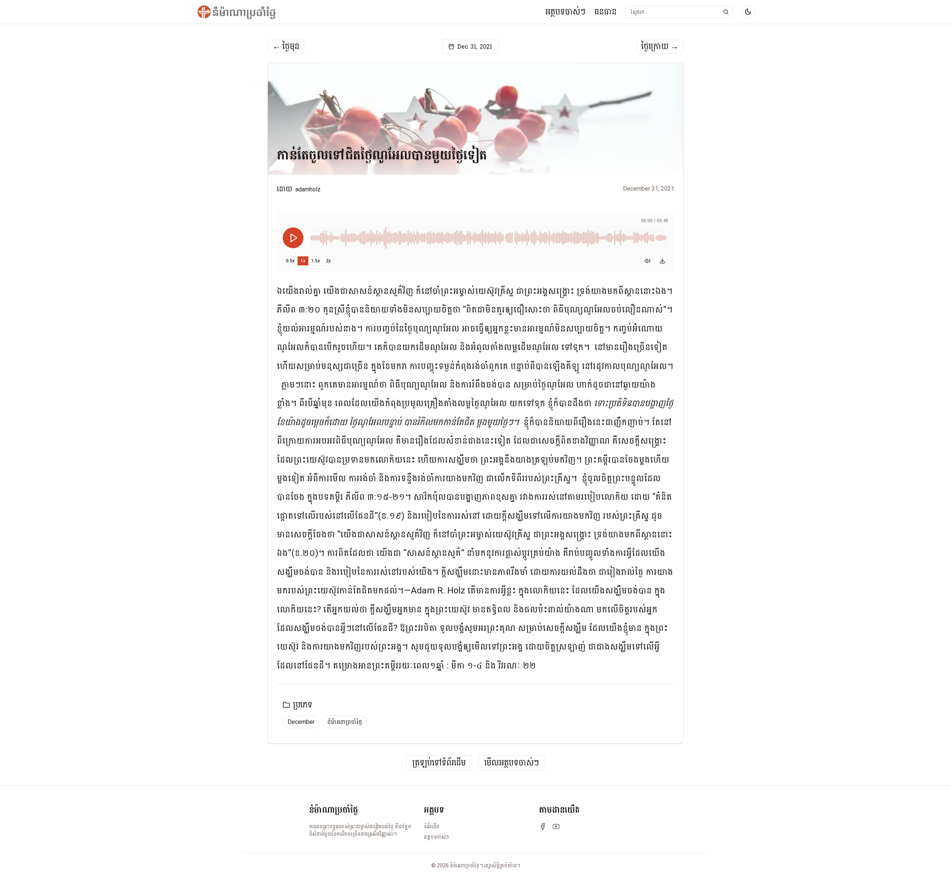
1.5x (315, 260)
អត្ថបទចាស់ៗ (565, 11)
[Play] (293, 237)
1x (303, 260)
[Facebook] (542, 826)
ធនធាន (605, 11)
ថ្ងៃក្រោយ (660, 46)
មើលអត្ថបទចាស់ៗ (511, 763)
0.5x (290, 260)
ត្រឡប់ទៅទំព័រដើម (439, 763)
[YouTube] (556, 826)
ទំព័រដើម (431, 826)
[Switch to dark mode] (748, 12)
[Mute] (647, 261)
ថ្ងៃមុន (285, 46)
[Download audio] (662, 261)
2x (328, 260)
